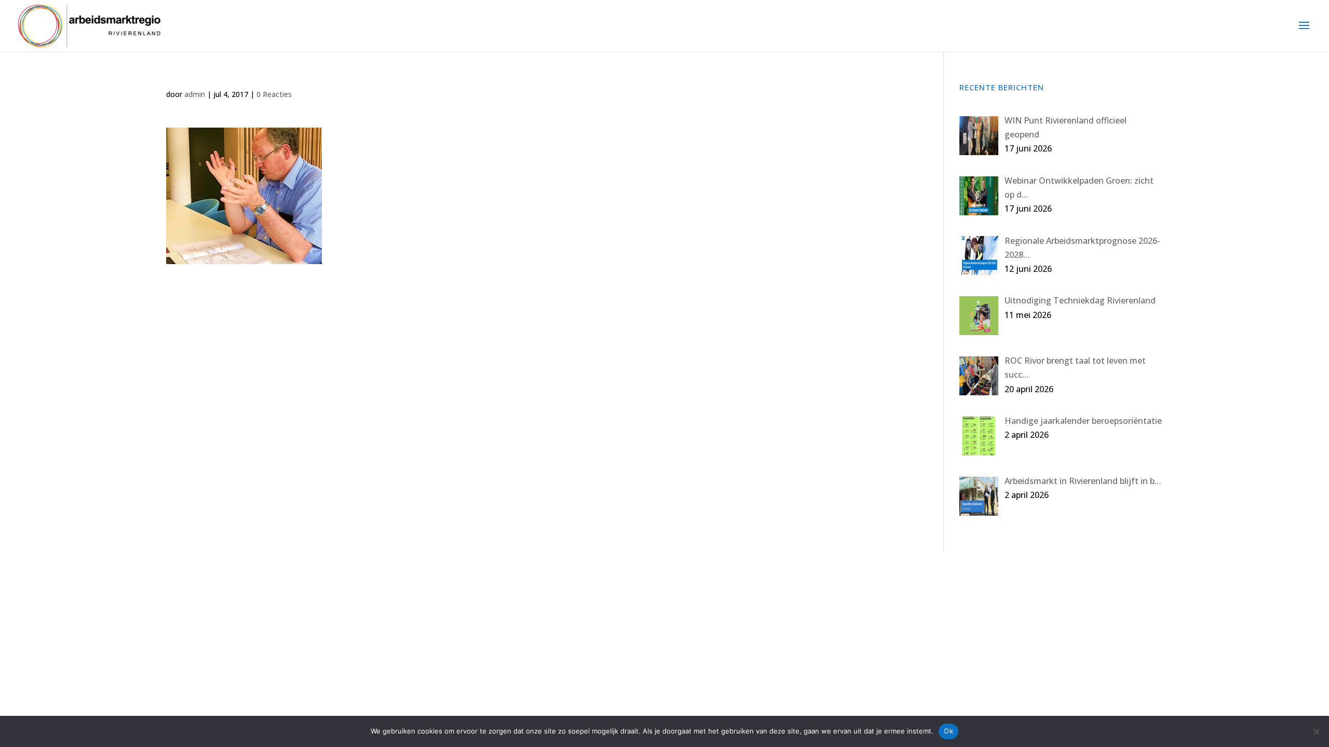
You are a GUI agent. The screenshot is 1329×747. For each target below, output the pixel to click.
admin (194, 94)
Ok (948, 731)
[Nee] (1316, 731)
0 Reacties (274, 94)
